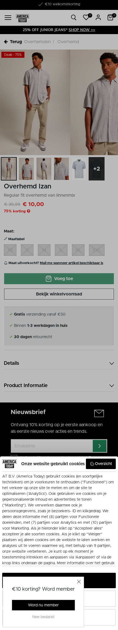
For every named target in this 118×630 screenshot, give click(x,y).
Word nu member (43, 605)
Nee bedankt (43, 617)
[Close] (79, 581)
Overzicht (103, 464)
